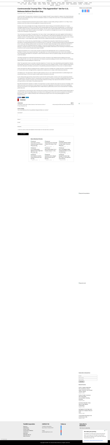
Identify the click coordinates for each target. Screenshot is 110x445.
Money (48, 2)
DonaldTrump (22, 99)
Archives (80, 4)
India (29, 2)
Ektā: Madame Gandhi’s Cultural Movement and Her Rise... (36, 157)
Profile (53, 4)
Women (59, 2)
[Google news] (89, 11)
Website (19, 126)
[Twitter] (84, 11)
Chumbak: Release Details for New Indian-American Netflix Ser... (65, 144)
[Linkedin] (85, 11)
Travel (90, 2)
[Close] (105, 430)
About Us (52, 5)
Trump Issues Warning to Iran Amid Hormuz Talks (85, 416)
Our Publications (86, 4)
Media (63, 2)
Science (39, 4)
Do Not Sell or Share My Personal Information (93, 440)
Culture (67, 4)
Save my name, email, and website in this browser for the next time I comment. (36, 129)
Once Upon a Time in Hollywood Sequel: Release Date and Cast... (37, 144)
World (23, 2)
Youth (57, 4)
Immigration (80, 2)
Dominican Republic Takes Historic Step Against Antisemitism (85, 404)
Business (43, 2)
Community (34, 2)
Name (19, 119)
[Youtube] (87, 11)
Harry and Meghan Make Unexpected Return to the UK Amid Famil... (65, 151)
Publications (26, 427)
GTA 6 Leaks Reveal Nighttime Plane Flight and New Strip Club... (37, 151)
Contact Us (57, 5)
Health (39, 2)
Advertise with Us (27, 434)
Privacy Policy (26, 429)
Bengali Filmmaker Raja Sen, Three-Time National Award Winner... (64, 157)
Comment (20, 112)
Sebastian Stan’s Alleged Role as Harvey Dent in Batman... (50, 157)
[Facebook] (82, 11)
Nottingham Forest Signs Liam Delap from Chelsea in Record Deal (85, 411)
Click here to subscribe (85, 428)
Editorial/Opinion (73, 4)
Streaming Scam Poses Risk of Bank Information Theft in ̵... (51, 144)
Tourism (86, 2)
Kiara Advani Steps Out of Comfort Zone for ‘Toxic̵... (50, 150)
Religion (35, 4)
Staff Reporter (30, 13)
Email (19, 122)
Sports (49, 4)
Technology (53, 2)
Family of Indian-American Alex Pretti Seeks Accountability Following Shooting (85, 397)
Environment (62, 4)
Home (19, 2)
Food (21, 4)
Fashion (25, 4)
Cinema (75, 2)
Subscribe (25, 433)
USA (26, 2)
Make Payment (26, 436)
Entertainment (69, 2)
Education (30, 4)
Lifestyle (44, 4)
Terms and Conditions (28, 430)
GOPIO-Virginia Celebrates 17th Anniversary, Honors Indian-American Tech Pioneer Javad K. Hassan (85, 389)
